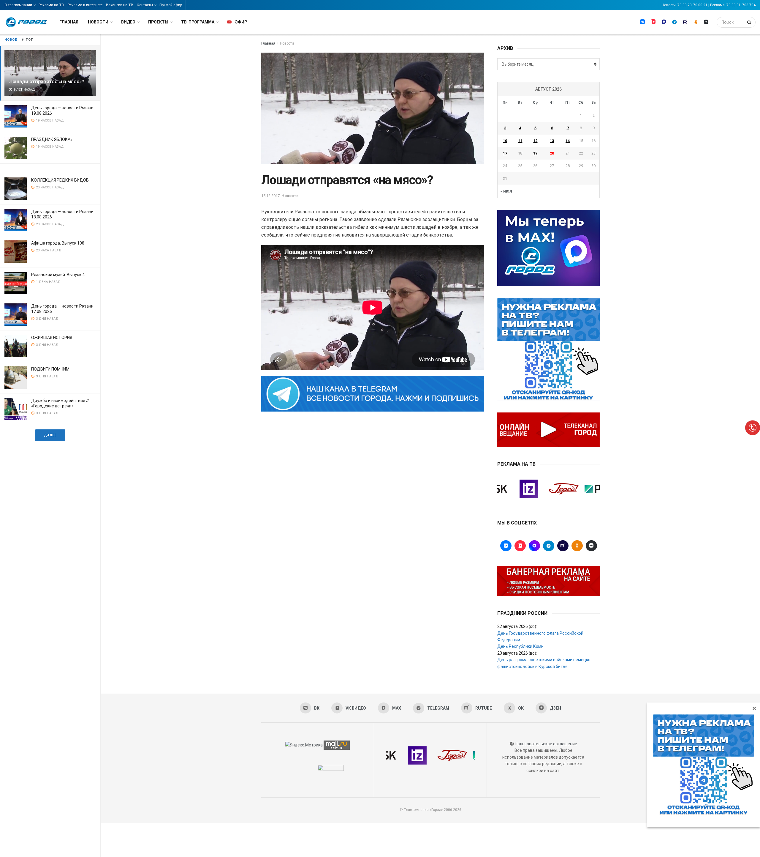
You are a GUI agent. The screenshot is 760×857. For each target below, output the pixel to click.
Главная (68, 22)
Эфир (241, 22)
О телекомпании (18, 5)
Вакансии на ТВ (119, 5)
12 (535, 140)
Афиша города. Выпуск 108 (57, 243)
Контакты (145, 5)
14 (568, 140)
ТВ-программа (197, 22)
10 (505, 140)
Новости (98, 22)
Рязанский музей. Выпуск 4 (58, 274)
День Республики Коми (520, 646)
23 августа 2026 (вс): (517, 653)
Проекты (158, 22)
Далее (50, 435)
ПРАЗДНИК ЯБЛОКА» (51, 139)
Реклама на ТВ (51, 5)
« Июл (506, 191)
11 (520, 140)
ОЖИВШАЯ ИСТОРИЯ (51, 337)
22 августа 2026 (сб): (517, 626)
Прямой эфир (170, 5)
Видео (128, 22)
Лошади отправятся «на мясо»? (46, 81)
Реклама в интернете (85, 5)
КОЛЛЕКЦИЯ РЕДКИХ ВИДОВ (60, 180)
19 (535, 153)
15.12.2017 (270, 195)
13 (552, 140)
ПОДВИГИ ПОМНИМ (50, 369)
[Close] (754, 708)
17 (505, 153)
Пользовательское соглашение (546, 743)
